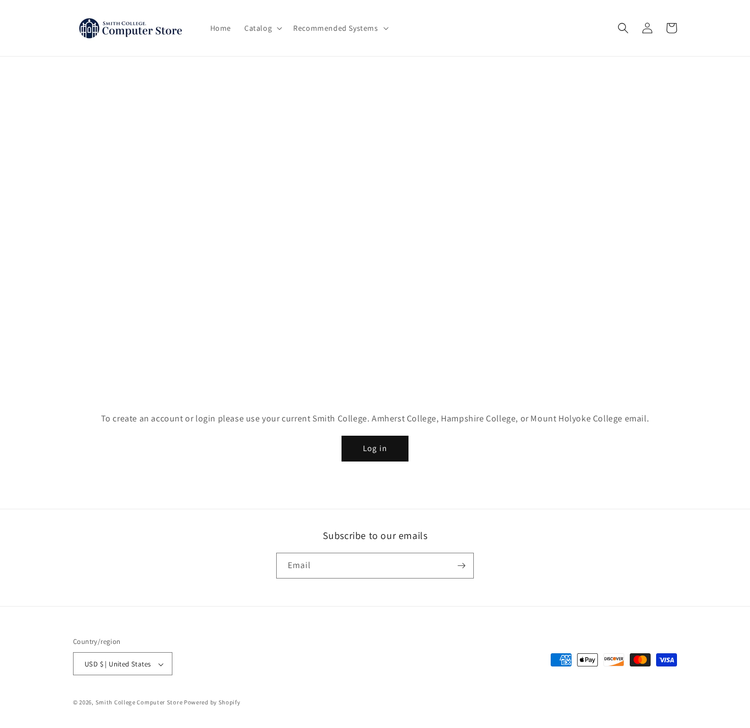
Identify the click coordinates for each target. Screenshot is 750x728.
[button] (262, 28)
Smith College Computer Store (139, 703)
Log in (375, 448)
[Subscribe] (461, 566)
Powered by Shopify (212, 703)
